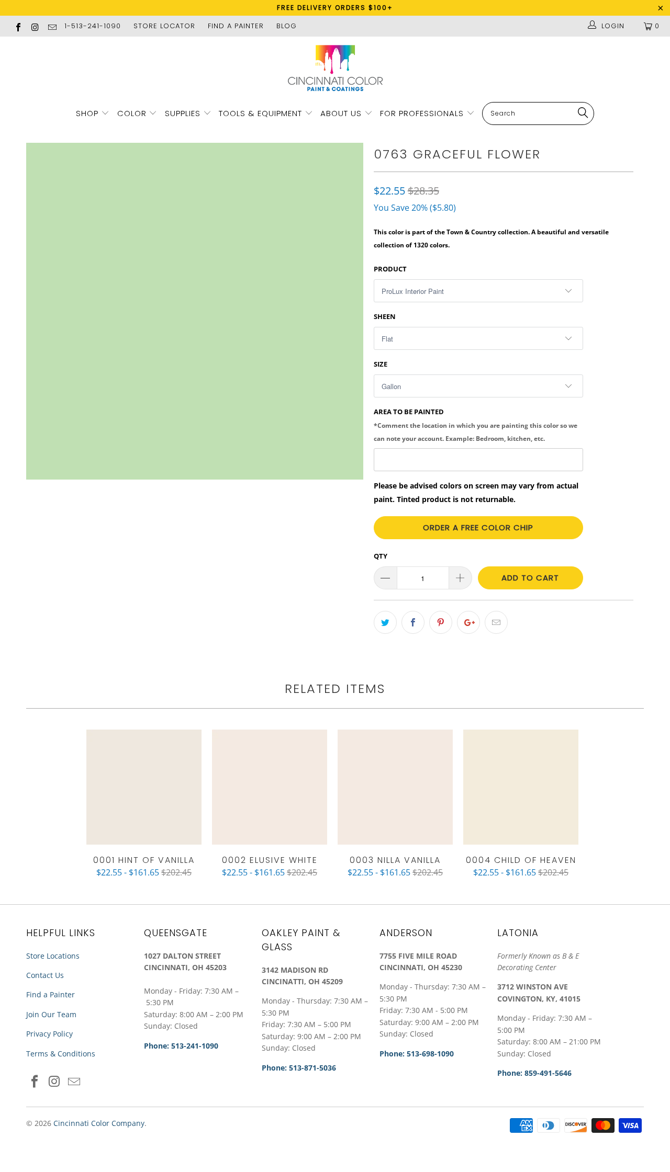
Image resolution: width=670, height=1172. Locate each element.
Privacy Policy (49, 1034)
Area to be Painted (475, 424)
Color (132, 113)
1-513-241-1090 (92, 26)
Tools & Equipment (260, 113)
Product (390, 269)
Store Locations (53, 956)
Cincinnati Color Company (98, 1123)
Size (380, 364)
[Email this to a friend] (496, 622)
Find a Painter (50, 994)
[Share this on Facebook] (413, 622)
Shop (87, 113)
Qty (380, 556)
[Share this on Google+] (468, 622)
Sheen (385, 316)
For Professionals (423, 113)
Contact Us (45, 975)
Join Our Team (51, 1014)
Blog (286, 26)
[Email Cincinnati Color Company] (52, 26)
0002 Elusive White (269, 787)
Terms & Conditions (60, 1054)
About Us (342, 113)
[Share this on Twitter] (385, 622)
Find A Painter (236, 26)
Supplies (182, 113)
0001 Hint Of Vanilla (144, 787)
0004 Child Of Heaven (520, 787)
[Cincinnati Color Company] (335, 68)
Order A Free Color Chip (478, 527)
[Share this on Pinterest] (440, 622)
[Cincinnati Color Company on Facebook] (18, 26)
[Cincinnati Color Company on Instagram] (34, 26)
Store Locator (164, 26)
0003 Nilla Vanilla (395, 787)
